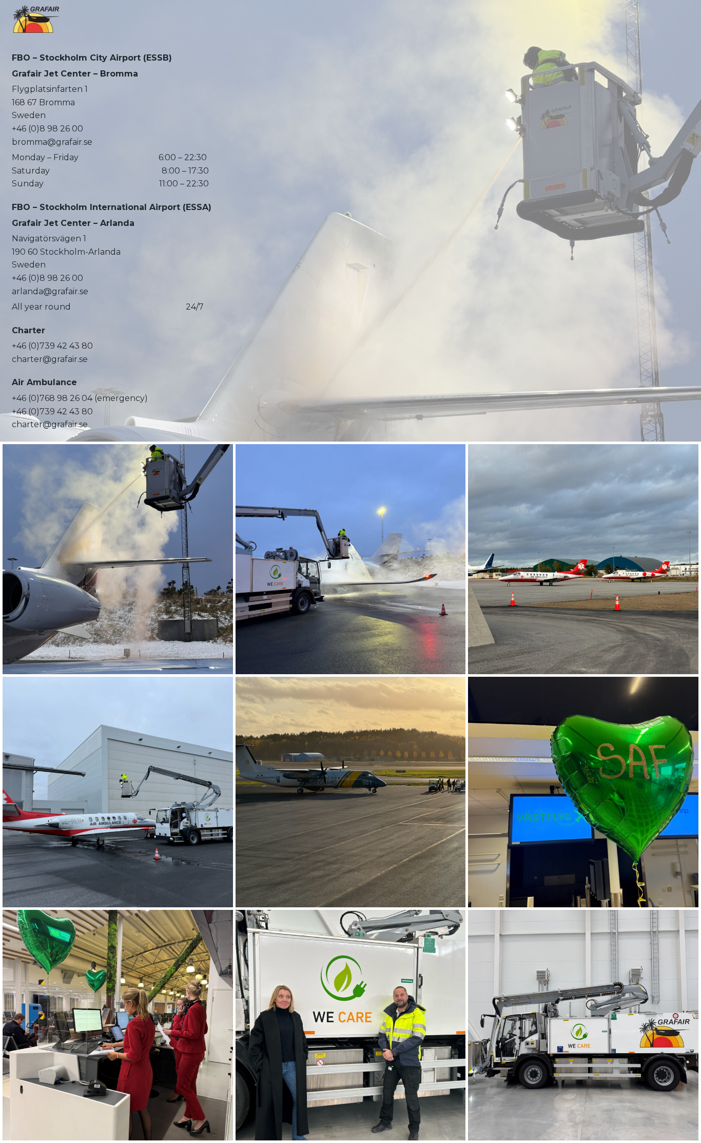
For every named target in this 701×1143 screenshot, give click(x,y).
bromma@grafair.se (52, 142)
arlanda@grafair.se (50, 291)
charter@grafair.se (50, 359)
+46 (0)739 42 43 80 (52, 346)
